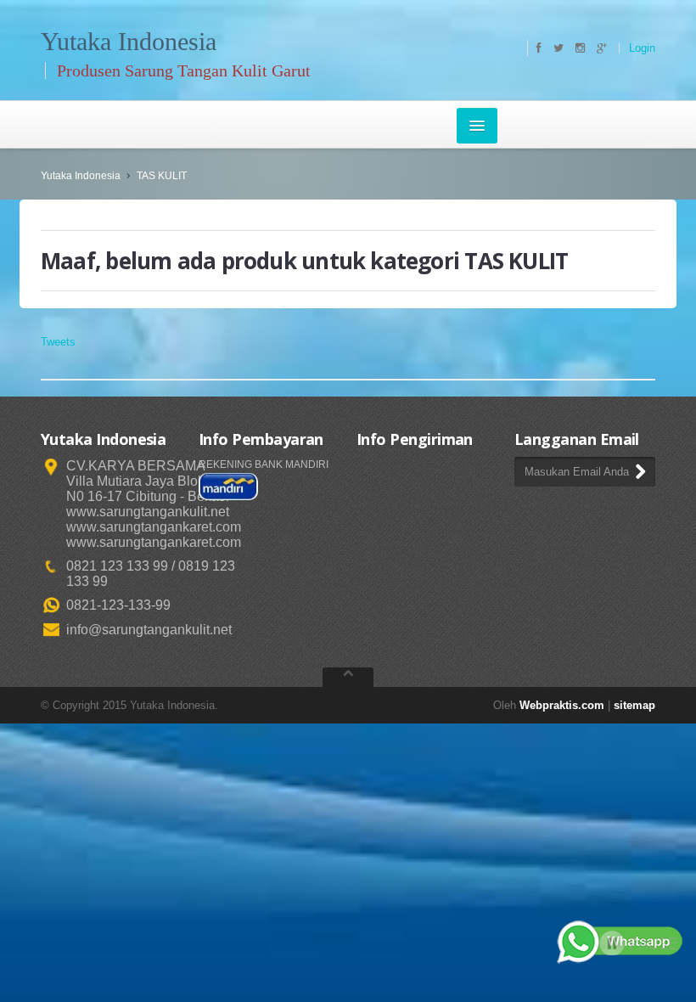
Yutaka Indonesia (81, 176)
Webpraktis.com (561, 705)
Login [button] (642, 48)
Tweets (58, 341)
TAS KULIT (162, 176)
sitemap (634, 705)
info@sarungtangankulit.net (149, 629)
